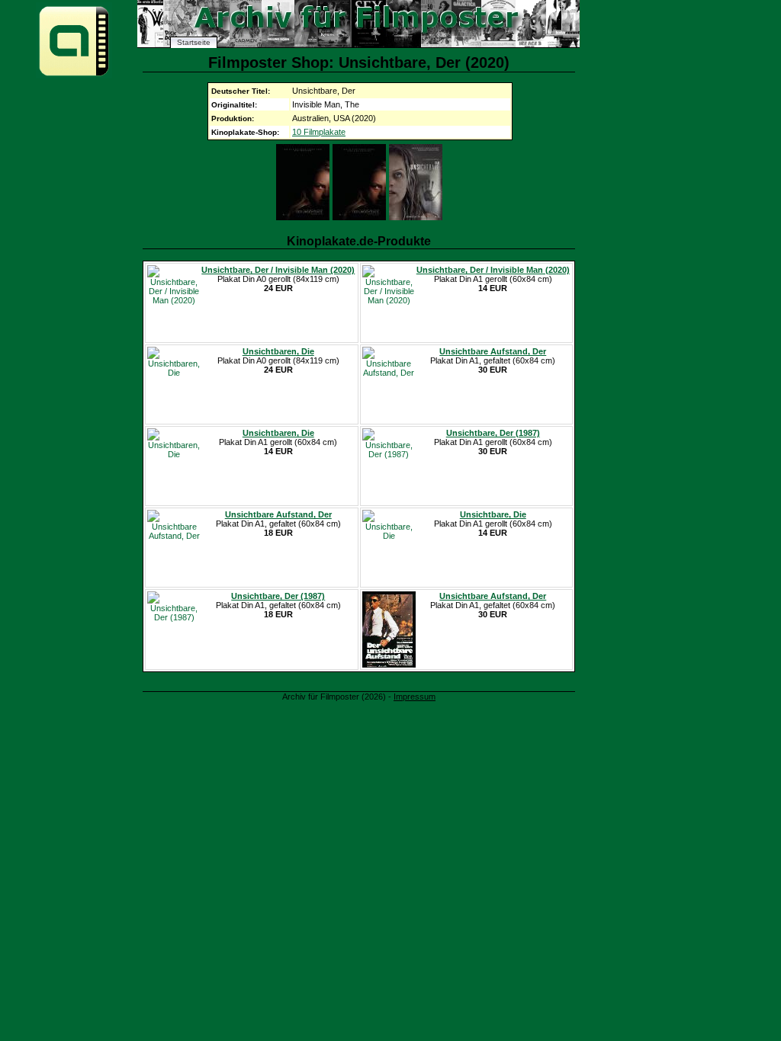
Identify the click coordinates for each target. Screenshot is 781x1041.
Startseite (194, 42)
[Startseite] (74, 75)
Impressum (414, 696)
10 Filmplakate (319, 131)
